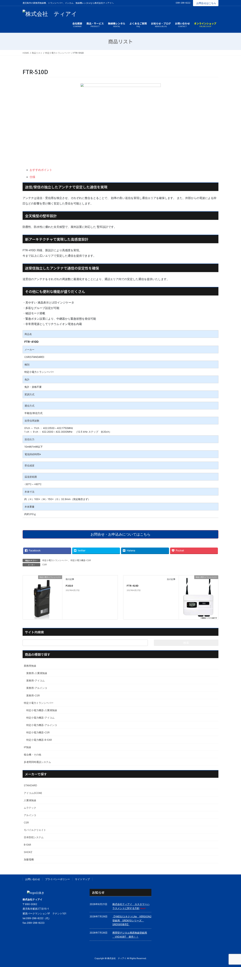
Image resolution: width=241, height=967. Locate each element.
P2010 (69, 585)
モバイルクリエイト (35, 829)
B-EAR (27, 844)
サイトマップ (82, 879)
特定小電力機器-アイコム (40, 717)
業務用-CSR (33, 695)
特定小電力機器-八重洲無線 (41, 710)
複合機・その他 (32, 754)
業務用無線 (30, 665)
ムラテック (30, 807)
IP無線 (27, 747)
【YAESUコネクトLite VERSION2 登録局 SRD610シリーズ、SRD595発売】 (133, 920)
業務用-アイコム (35, 680)
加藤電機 (29, 859)
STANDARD (30, 785)
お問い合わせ (32, 879)
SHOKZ (28, 852)
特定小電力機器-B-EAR (39, 739)
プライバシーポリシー (57, 879)
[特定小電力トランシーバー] (42, 591)
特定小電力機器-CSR (81, 560)
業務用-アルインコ (36, 687)
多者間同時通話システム (37, 761)
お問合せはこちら (206, 3)
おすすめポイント (41, 170)
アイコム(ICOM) (33, 792)
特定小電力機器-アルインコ (41, 724)
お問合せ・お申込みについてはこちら (120, 534)
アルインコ (30, 815)
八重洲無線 (30, 800)
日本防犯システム (34, 837)
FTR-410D (132, 585)
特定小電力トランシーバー (55, 560)
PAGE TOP (232, 935)
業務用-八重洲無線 (36, 673)
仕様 (32, 177)
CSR (44, 564)
